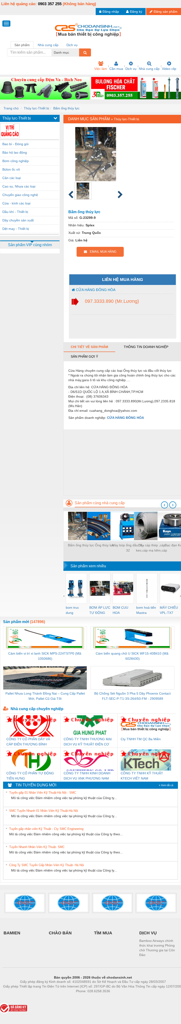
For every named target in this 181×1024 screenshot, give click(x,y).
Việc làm (100, 69)
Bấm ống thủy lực (66, 108)
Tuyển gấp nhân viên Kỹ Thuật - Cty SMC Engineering (46, 829)
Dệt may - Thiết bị (15, 229)
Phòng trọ (62, 998)
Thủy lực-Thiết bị (36, 108)
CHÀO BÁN (60, 933)
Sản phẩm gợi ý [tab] (84, 356)
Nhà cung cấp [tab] (48, 45)
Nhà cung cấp (149, 69)
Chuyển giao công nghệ (20, 195)
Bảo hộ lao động (14, 152)
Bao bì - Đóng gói (15, 144)
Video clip (169, 69)
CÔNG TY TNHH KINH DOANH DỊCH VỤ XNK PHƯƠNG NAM (87, 775)
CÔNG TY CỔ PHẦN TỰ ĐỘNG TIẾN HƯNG (30, 775)
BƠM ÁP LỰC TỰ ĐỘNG (99, 610)
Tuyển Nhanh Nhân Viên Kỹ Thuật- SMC (37, 847)
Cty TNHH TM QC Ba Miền (141, 739)
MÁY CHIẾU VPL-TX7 (169, 610)
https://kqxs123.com (116, 998)
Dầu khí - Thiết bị (15, 212)
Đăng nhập (111, 11)
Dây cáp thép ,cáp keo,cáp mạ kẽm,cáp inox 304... (151, 548)
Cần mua (116, 69)
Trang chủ (11, 108)
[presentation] (164, 504)
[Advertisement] (122, 462)
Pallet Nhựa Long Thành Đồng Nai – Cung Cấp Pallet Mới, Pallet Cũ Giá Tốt (45, 696)
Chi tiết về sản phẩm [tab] (89, 347)
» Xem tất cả (166, 785)
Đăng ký (136, 11)
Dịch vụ (130, 69)
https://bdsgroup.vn (86, 998)
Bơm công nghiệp (15, 161)
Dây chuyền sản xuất (18, 220)
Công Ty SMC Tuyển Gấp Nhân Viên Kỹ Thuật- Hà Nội (46, 865)
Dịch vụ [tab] (72, 45)
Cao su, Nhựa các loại (18, 186)
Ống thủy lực (104, 545)
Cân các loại (11, 178)
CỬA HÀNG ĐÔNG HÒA (95, 290)
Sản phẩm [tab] (22, 45)
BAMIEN (12, 933)
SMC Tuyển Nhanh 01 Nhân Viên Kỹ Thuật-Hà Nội (43, 810)
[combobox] (78, 52)
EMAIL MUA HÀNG (101, 251)
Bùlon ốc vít (11, 169)
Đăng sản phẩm (165, 11)
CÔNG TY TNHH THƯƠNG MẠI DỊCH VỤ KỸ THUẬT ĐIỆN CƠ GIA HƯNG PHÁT (88, 742)
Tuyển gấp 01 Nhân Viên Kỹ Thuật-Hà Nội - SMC (42, 792)
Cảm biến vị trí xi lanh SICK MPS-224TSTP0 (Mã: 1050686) (45, 656)
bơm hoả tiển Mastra (146, 610)
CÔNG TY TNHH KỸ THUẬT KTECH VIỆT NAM (142, 775)
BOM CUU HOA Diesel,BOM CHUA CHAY (122, 610)
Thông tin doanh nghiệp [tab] (146, 347)
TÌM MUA (103, 933)
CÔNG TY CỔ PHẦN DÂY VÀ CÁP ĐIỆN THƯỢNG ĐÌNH (28, 741)
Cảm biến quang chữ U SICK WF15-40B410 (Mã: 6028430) (132, 656)
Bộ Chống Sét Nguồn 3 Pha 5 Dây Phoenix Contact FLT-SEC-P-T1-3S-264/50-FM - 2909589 (132, 696)
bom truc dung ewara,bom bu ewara (74, 610)
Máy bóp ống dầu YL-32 (128, 547)
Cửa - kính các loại (16, 203)
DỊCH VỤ (148, 933)
